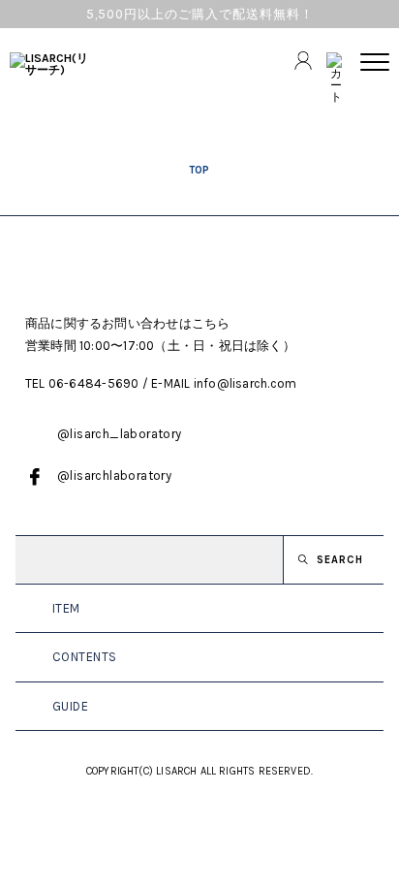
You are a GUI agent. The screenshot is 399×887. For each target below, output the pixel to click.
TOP (199, 169)
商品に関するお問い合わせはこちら (127, 323)
